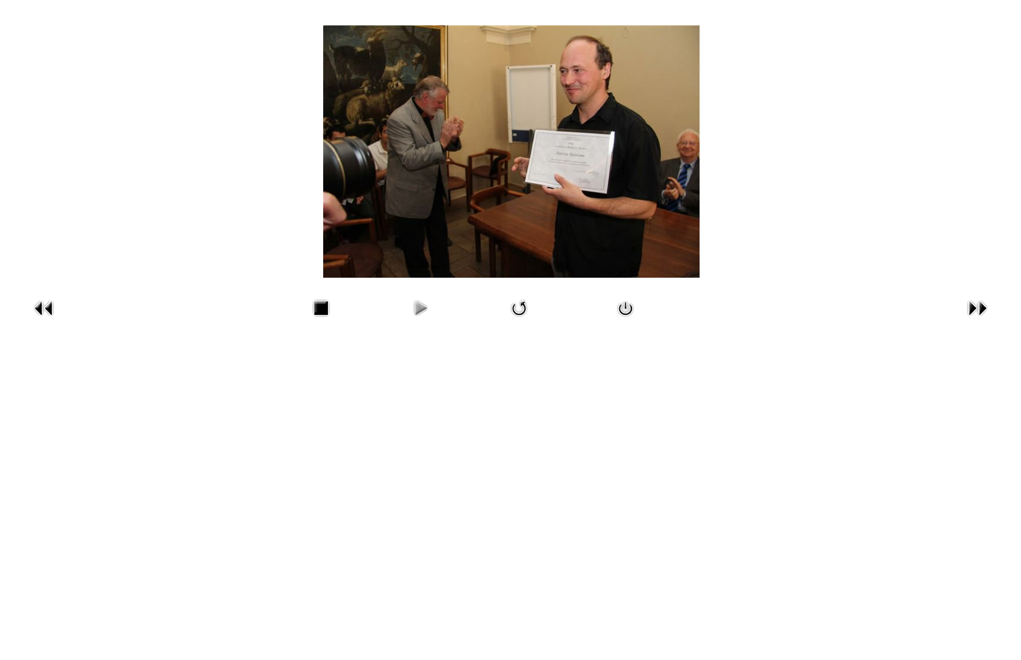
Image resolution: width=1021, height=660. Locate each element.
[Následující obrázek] (977, 319)
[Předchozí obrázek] (44, 319)
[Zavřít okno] (625, 319)
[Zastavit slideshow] (321, 319)
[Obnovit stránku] (519, 319)
